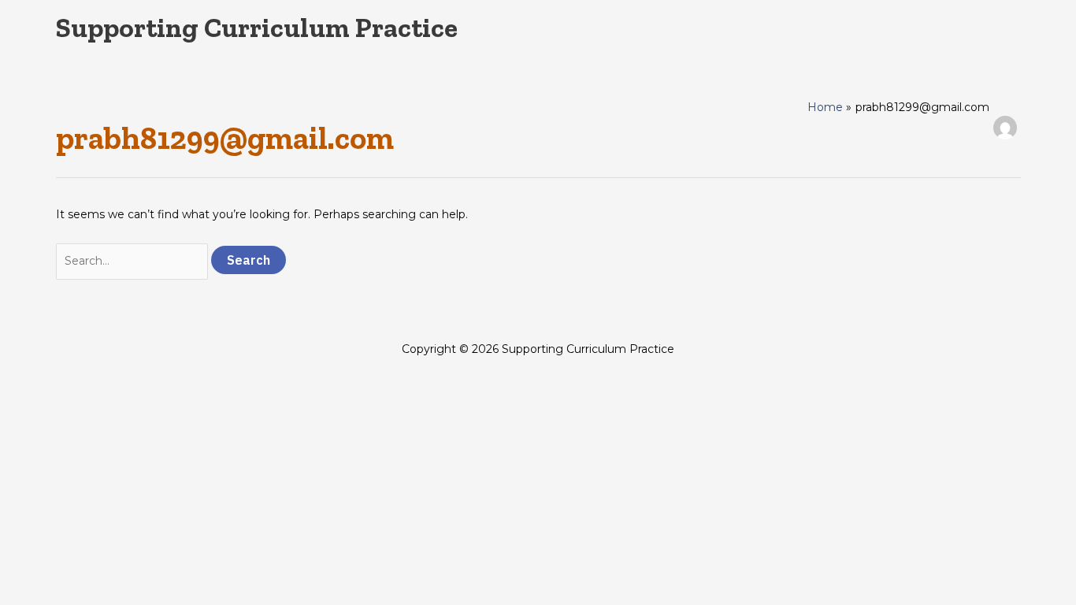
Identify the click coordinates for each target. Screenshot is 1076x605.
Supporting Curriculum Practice (257, 27)
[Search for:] (133, 261)
